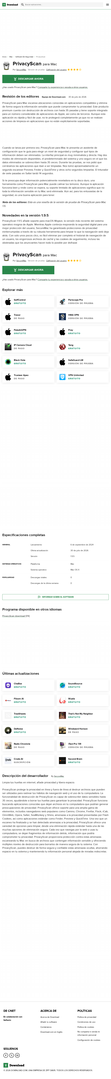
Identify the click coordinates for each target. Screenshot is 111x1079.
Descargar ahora (30, 79)
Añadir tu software (48, 1022)
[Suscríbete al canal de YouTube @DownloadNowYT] (17, 1055)
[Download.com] (10, 4)
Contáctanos (46, 1027)
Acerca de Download (49, 1017)
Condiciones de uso (86, 1022)
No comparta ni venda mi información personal (88, 1033)
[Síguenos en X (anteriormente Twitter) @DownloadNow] (11, 1055)
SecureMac (59, 776)
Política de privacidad (86, 1017)
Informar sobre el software (58, 597)
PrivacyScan (35, 64)
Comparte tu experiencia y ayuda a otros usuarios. (63, 87)
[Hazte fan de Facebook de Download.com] (5, 1055)
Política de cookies (85, 1027)
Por (19, 69)
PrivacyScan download (13, 616)
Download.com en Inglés (51, 1032)
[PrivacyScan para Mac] (6, 66)
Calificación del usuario (56, 69)
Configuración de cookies (88, 1040)
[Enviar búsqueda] (22, 4)
